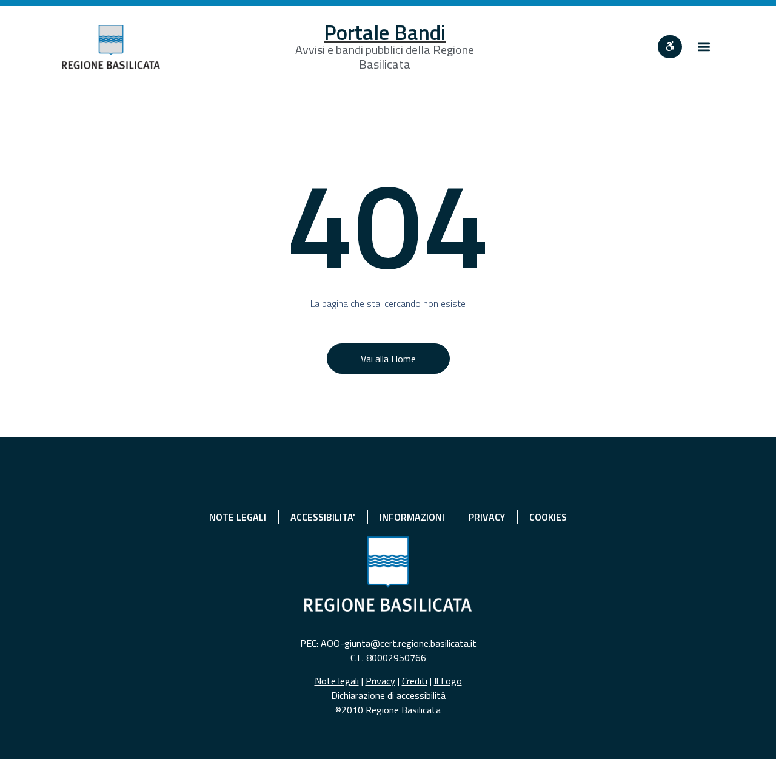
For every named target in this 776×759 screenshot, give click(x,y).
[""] (670, 46)
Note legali (337, 680)
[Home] (111, 47)
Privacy (380, 680)
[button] (704, 47)
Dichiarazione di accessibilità (388, 695)
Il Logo (448, 680)
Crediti (414, 680)
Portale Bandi (385, 32)
